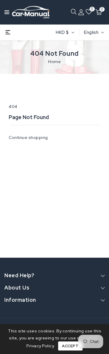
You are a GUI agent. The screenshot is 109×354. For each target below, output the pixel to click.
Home (54, 61)
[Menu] (5, 12)
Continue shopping (28, 137)
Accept (70, 345)
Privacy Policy (40, 345)
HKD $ (62, 32)
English (91, 32)
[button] (5, 11)
